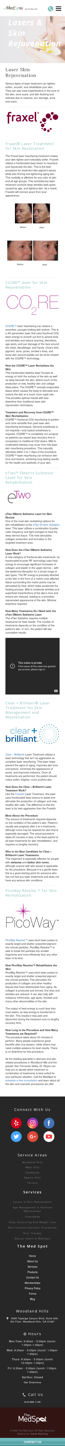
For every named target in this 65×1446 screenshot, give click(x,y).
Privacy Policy (32, 1288)
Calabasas (32, 1172)
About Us (32, 1261)
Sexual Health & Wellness (33, 1238)
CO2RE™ (11, 326)
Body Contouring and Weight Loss (32, 1222)
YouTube (49, 1136)
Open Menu (58, 8)
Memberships (32, 1283)
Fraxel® (19, 794)
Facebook (49, 1123)
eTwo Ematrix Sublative (46, 524)
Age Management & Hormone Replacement (32, 1209)
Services (32, 1266)
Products (32, 1272)
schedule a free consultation (21, 1080)
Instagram (32, 1123)
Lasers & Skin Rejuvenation (32, 1201)
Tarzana (32, 1182)
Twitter (16, 1136)
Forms (32, 1293)
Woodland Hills (32, 1162)
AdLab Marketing (39, 1433)
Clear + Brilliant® (15, 754)
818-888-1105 (32, 1402)
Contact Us (32, 1277)
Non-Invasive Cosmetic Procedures (32, 1227)
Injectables (32, 1216)
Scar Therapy (32, 1233)
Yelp (16, 1123)
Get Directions (32, 1382)
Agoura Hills (32, 1177)
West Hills (32, 1167)
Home (32, 1256)
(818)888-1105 (50, 9)
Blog (32, 1299)
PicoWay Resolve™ (16, 940)
